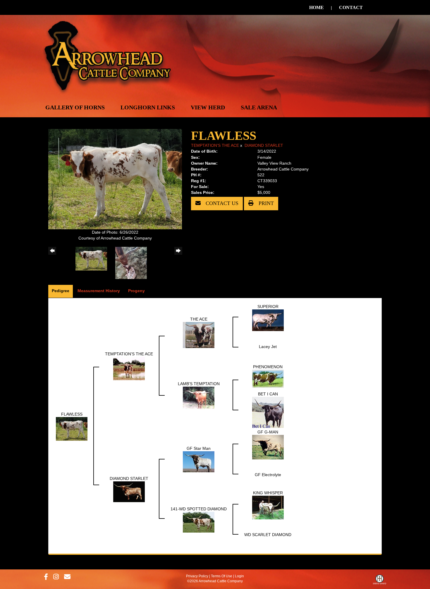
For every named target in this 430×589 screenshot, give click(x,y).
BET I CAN (268, 394)
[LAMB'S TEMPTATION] (198, 397)
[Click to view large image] (115, 178)
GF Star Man (199, 448)
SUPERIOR (267, 306)
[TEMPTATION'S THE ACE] (129, 368)
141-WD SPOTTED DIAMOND (199, 509)
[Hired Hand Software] (379, 581)
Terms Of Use (221, 576)
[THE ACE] (198, 334)
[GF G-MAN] (268, 447)
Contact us (221, 203)
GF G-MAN (267, 432)
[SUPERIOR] (268, 320)
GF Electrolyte (268, 474)
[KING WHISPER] (268, 507)
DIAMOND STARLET (264, 145)
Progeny (136, 290)
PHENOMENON (268, 366)
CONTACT (351, 7)
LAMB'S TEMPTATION (199, 383)
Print (265, 203)
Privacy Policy (197, 576)
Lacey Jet (268, 346)
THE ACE (198, 319)
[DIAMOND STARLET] (129, 491)
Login (239, 576)
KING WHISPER (268, 492)
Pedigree (60, 290)
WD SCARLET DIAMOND (267, 534)
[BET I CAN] (268, 412)
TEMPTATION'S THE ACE (215, 145)
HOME (316, 7)
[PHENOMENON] (268, 378)
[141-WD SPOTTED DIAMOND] (198, 521)
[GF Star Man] (198, 461)
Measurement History (99, 290)
